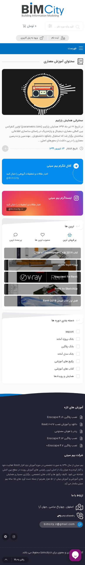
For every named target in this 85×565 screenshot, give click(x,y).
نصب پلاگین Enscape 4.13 (62, 438)
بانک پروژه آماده (65, 339)
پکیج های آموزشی (64, 361)
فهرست (72, 48)
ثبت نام (55, 38)
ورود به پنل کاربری (29, 38)
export (70, 332)
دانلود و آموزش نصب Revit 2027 (59, 424)
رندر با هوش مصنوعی (65, 431)
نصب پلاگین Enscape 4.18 (62, 417)
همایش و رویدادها (64, 376)
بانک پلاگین (67, 346)
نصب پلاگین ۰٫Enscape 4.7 (61, 445)
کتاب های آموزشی (64, 369)
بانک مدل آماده (66, 354)
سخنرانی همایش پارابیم (69, 120)
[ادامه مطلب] (5, 148)
